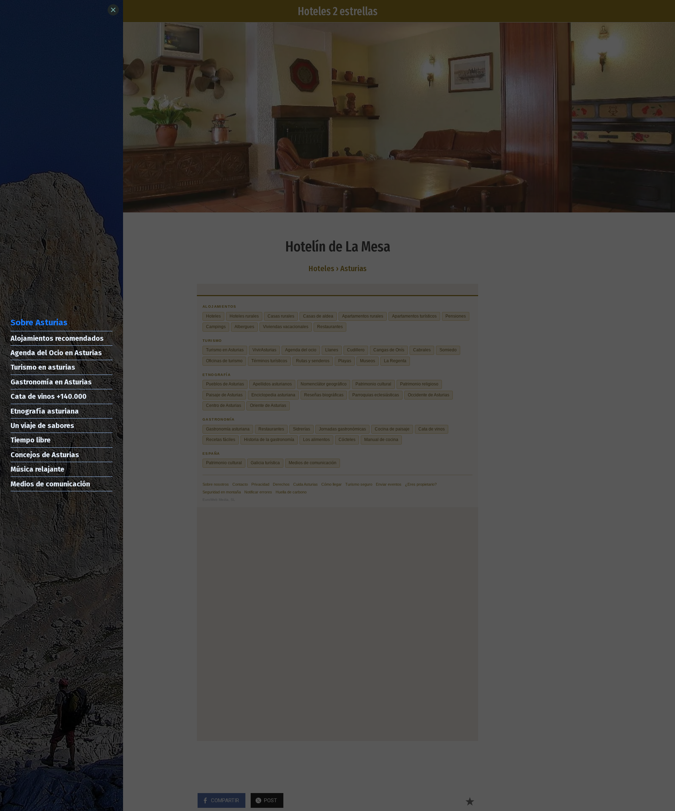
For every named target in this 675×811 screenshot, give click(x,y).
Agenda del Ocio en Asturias (56, 353)
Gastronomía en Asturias (51, 382)
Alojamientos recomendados (57, 338)
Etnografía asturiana (45, 411)
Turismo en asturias (43, 367)
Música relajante (37, 469)
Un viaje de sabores (42, 425)
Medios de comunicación (50, 484)
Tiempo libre (31, 440)
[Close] (113, 9)
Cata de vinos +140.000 (48, 396)
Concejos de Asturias (45, 455)
